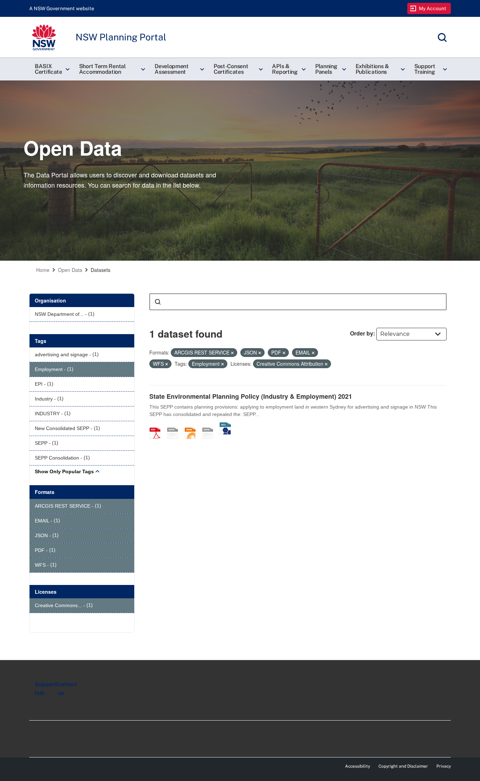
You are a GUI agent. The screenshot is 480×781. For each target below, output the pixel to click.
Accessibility (357, 766)
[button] (51, 69)
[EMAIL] (175, 425)
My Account (433, 8)
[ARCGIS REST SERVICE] (210, 425)
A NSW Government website (61, 8)
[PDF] (157, 425)
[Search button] (157, 301)
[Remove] (232, 353)
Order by (361, 333)
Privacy (443, 766)
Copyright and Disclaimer (403, 766)
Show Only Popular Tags (64, 471)
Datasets (100, 269)
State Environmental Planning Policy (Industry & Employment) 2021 (250, 396)
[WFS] (225, 425)
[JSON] (192, 425)
